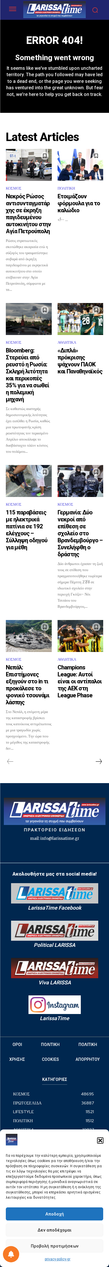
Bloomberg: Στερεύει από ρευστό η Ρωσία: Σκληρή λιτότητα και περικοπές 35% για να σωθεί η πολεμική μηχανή (27, 375)
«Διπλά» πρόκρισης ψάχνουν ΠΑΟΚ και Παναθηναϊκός (80, 361)
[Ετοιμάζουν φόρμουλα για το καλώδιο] (80, 165)
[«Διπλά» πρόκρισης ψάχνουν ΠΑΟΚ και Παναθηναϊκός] (80, 319)
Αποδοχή (54, 1214)
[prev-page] (10, 761)
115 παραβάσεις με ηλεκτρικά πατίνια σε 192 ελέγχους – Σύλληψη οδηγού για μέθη (26, 530)
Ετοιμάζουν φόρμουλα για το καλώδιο (79, 203)
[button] (100, 1140)
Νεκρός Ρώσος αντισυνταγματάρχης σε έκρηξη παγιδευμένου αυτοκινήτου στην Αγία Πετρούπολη (28, 214)
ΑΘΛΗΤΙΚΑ (67, 342)
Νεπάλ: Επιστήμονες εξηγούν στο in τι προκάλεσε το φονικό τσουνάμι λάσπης (27, 685)
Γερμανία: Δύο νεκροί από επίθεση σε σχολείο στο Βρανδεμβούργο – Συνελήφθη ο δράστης (80, 533)
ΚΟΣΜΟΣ (14, 188)
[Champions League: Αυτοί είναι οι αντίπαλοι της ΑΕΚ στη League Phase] (80, 636)
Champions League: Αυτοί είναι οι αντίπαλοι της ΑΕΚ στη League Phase (80, 681)
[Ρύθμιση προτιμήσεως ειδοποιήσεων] (11, 1254)
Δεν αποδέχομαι (54, 1230)
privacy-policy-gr (57, 1259)
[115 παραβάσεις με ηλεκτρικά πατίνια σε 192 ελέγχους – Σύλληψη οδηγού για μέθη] (29, 481)
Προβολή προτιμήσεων (54, 1246)
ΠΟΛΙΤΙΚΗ (66, 188)
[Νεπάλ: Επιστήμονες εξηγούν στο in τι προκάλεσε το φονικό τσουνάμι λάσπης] (29, 636)
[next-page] (98, 761)
